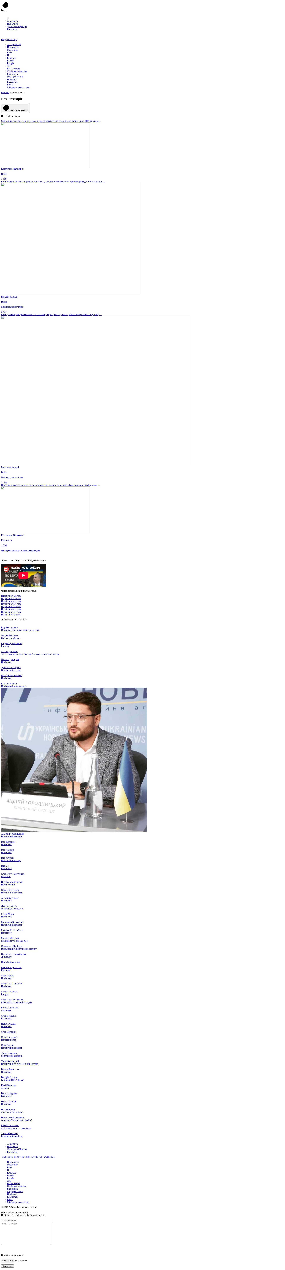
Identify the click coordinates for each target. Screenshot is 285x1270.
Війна (10, 84)
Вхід (3, 39)
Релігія (10, 60)
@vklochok (7, 1157)
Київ (9, 52)
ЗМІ (9, 66)
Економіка (12, 74)
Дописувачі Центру (17, 26)
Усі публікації (14, 44)
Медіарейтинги (15, 76)
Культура (11, 58)
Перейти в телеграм (11, 596)
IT (8, 55)
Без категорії (13, 68)
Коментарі (12, 82)
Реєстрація (11, 39)
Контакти (12, 29)
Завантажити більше (19, 111)
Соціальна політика (17, 71)
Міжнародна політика (18, 87)
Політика (11, 79)
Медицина (12, 50)
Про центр (12, 23)
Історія (10, 63)
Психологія (13, 47)
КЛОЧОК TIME (22, 1157)
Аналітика (12, 21)
